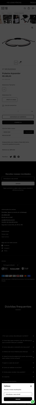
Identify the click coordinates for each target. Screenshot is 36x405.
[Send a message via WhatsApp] (32, 401)
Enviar (18, 399)
